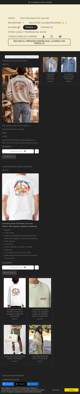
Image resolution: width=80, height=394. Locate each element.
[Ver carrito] (59, 36)
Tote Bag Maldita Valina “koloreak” (40, 357)
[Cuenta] (43, 36)
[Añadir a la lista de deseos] (37, 151)
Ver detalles (6, 146)
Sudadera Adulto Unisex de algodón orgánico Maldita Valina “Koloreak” (40, 313)
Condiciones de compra (10, 379)
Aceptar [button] (71, 390)
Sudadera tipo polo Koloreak (14, 60)
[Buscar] (51, 36)
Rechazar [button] (55, 390)
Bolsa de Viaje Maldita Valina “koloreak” (14, 357)
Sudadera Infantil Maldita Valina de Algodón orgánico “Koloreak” (14, 313)
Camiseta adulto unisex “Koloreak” (17, 166)
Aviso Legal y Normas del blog (13, 375)
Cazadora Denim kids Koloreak (68, 76)
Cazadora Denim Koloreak (50, 76)
